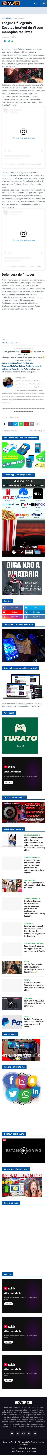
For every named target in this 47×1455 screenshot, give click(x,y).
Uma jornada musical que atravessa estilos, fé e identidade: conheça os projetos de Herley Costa (34, 931)
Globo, (14, 342)
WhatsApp (14, 366)
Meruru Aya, (9, 342)
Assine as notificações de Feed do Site (17, 363)
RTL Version (31, 1451)
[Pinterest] (26, 424)
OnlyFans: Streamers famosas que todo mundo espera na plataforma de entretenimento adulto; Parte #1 (34, 866)
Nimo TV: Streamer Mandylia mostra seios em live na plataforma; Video (34, 986)
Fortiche (18, 342)
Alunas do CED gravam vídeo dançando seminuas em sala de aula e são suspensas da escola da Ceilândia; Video (34, 843)
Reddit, (4, 342)
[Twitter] (9, 41)
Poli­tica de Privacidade (27, 1448)
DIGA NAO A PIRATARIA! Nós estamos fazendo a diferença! (34, 1003)
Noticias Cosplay (19, 18)
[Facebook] (5, 41)
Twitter (22, 366)
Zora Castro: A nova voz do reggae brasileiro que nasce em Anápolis (34, 948)
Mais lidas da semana (13, 829)
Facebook (30, 366)
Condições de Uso (17, 1451)
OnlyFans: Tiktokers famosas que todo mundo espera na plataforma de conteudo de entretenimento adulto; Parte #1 (34, 908)
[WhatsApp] (12, 41)
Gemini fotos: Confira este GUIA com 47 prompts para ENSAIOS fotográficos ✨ (34, 968)
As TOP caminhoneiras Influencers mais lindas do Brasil (34, 885)
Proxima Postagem (37, 431)
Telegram (5, 366)
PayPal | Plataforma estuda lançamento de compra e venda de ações (34, 1023)
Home (13, 1448)
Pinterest (27, 369)
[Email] (32, 424)
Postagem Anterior (10, 431)
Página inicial (7, 18)
